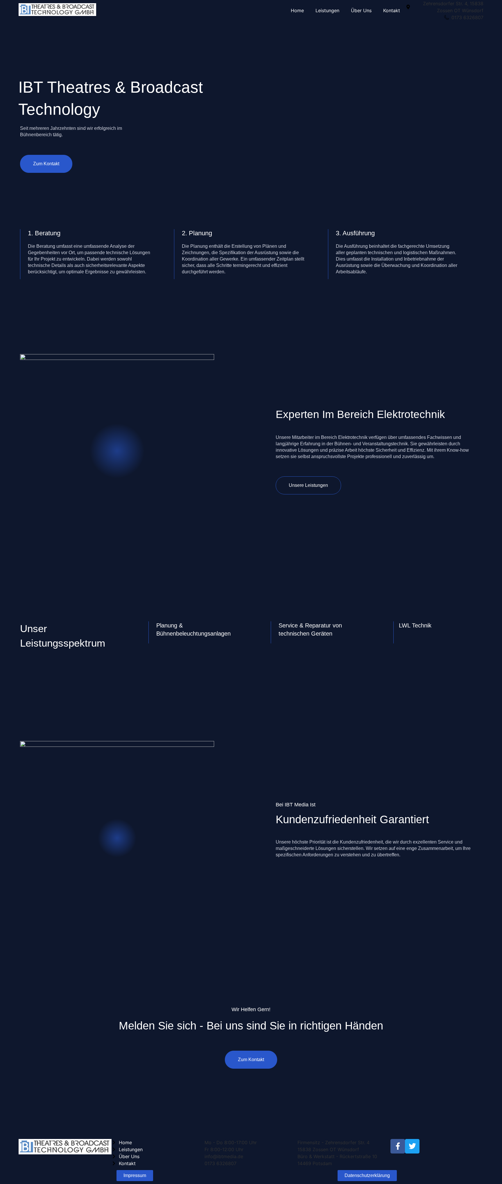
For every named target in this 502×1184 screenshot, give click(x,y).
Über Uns (361, 10)
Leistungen (327, 10)
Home (297, 10)
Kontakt (391, 10)
